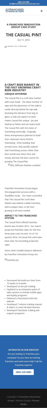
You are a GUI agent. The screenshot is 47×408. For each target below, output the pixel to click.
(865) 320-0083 (23, 372)
